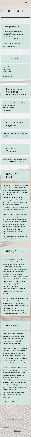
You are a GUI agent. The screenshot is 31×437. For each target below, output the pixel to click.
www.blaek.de (7, 76)
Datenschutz (5, 427)
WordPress (17, 431)
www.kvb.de (7, 110)
